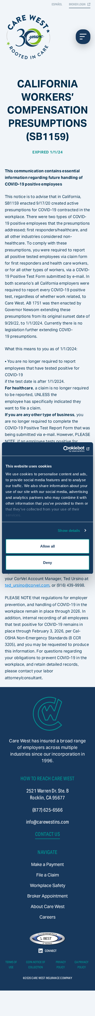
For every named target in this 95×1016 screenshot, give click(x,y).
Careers (47, 917)
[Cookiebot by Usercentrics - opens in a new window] (68, 449)
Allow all (47, 546)
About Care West (48, 906)
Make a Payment (47, 864)
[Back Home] (29, 36)
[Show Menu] (83, 36)
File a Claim (47, 875)
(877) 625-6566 (47, 810)
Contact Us (47, 834)
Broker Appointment (47, 896)
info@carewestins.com (47, 822)
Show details (69, 530)
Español (57, 4)
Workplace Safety (47, 885)
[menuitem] (47, 864)
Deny (47, 563)
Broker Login (77, 4)
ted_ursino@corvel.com (27, 585)
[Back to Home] (47, 714)
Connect (51, 951)
